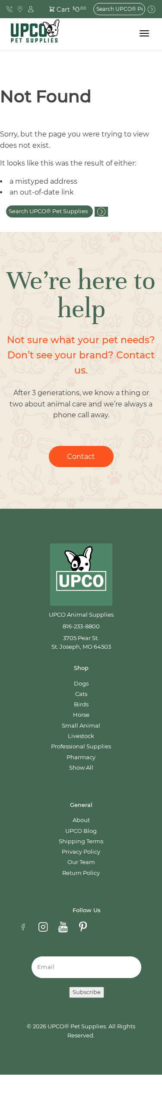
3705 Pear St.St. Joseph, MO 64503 (81, 642)
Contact (81, 456)
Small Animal (81, 725)
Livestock (81, 736)
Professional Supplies (81, 746)
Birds (81, 704)
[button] (62, 9)
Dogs (81, 683)
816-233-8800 (81, 626)
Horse (81, 715)
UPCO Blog (81, 831)
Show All (81, 767)
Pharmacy (81, 757)
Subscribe (87, 992)
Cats (81, 694)
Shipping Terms (81, 841)
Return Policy (81, 873)
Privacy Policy (81, 851)
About (81, 820)
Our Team (81, 862)
